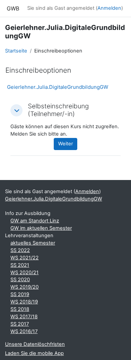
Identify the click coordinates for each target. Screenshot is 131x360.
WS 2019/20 (24, 287)
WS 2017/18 (24, 317)
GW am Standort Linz (34, 221)
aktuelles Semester (32, 243)
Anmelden (109, 8)
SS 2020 (20, 280)
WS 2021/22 (24, 258)
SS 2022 (20, 250)
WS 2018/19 (24, 302)
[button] (16, 110)
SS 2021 (19, 265)
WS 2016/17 (24, 331)
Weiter (65, 144)
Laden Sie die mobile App (34, 353)
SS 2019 (19, 294)
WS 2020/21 (24, 272)
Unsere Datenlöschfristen (35, 344)
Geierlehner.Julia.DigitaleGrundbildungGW (57, 87)
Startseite (16, 51)
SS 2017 (19, 324)
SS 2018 (19, 309)
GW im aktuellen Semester (41, 228)
